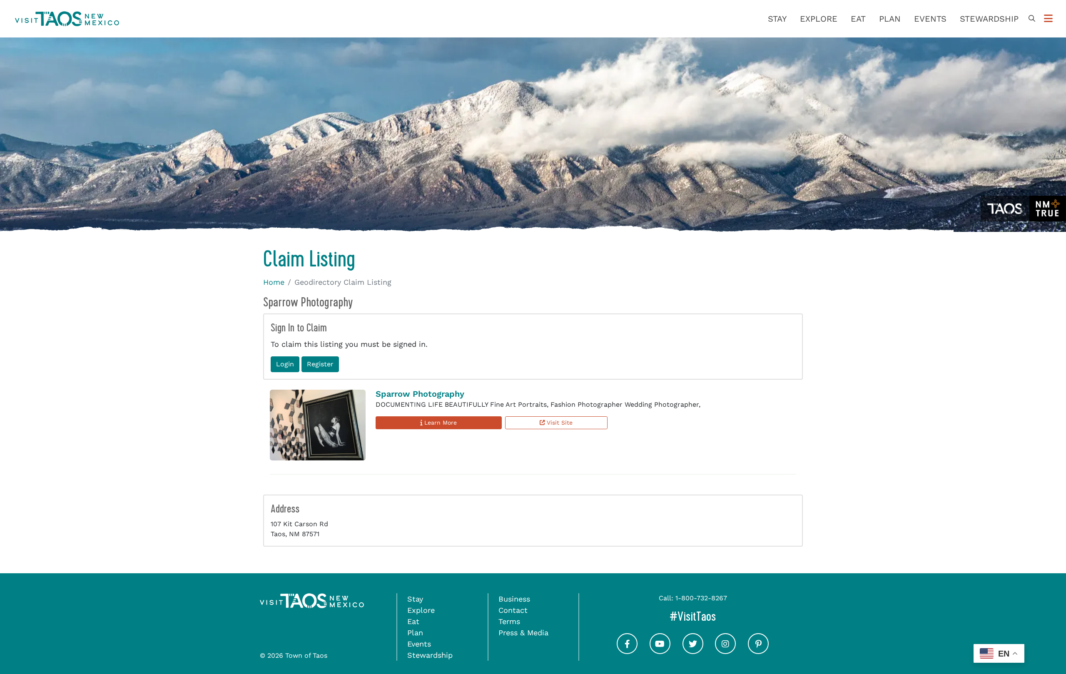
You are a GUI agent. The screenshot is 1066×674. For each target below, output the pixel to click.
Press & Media (523, 632)
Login (285, 364)
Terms (509, 621)
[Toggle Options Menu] (1048, 19)
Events (930, 19)
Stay (777, 19)
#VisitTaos (728, 616)
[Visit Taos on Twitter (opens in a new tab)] (692, 651)
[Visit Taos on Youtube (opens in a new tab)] (660, 651)
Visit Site (559, 422)
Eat (858, 19)
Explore (818, 19)
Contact (513, 610)
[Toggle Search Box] (1032, 18)
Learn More (439, 422)
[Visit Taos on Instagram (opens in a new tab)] (725, 651)
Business (514, 598)
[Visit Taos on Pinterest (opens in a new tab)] (758, 651)
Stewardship (989, 19)
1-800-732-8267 (701, 598)
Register (320, 364)
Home (273, 282)
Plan (890, 19)
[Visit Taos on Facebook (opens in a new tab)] (627, 651)
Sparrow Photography (420, 394)
